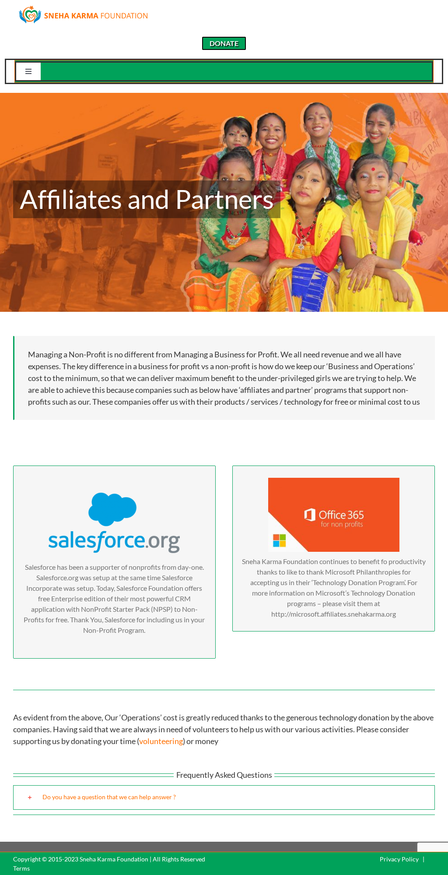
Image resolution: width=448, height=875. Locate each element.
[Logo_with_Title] (83, 8)
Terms (21, 868)
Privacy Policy (399, 859)
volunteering (161, 741)
